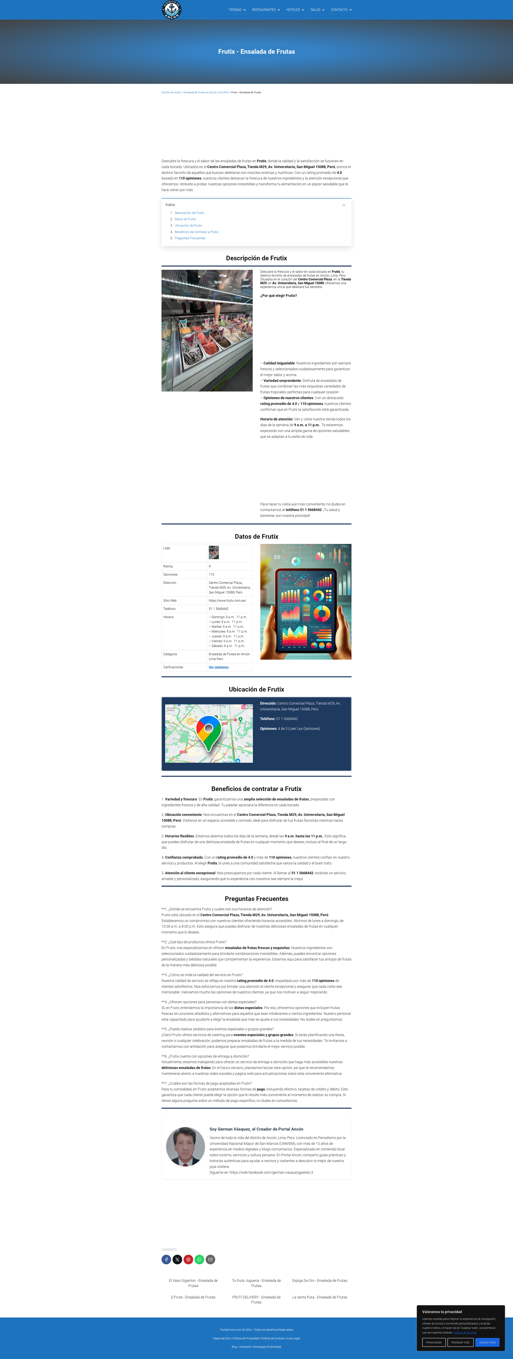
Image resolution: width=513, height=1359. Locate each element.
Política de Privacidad (245, 1338)
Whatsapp (259, 1346)
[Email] (210, 1259)
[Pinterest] (188, 1259)
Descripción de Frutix (189, 213)
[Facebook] (166, 1259)
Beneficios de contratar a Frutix (197, 232)
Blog (234, 1346)
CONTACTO (339, 10)
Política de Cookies (465, 1332)
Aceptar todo (487, 1342)
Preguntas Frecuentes (190, 238)
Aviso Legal (293, 1338)
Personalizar (434, 1342)
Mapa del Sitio (222, 1338)
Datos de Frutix (185, 219)
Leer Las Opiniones (304, 728)
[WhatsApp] (199, 1259)
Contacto (245, 1346)
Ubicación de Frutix (188, 225)
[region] (461, 1328)
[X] (177, 1259)
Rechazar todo (460, 1342)
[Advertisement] (256, 128)
